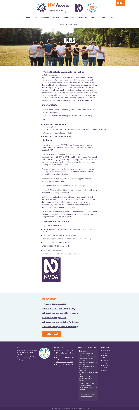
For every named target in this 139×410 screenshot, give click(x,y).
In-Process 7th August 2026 (54, 317)
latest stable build (84, 100)
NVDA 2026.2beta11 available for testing (60, 313)
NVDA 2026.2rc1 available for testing (58, 308)
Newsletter (83, 17)
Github (105, 358)
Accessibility (106, 360)
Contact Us (106, 353)
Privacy (105, 363)
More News (51, 333)
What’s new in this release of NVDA (57, 133)
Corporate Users (69, 17)
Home (28, 17)
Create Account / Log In (69, 24)
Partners (105, 365)
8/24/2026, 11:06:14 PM (86, 353)
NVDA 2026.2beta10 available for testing (60, 322)
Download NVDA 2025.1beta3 (55, 124)
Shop (111, 17)
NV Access (83, 351)
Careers (105, 370)
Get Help (55, 17)
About (35, 17)
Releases (105, 368)
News (69, 40)
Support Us (102, 17)
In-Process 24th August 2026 (55, 304)
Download (45, 17)
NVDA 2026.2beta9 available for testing (60, 327)
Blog (92, 17)
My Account (106, 350)
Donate (120, 3)
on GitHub (67, 136)
